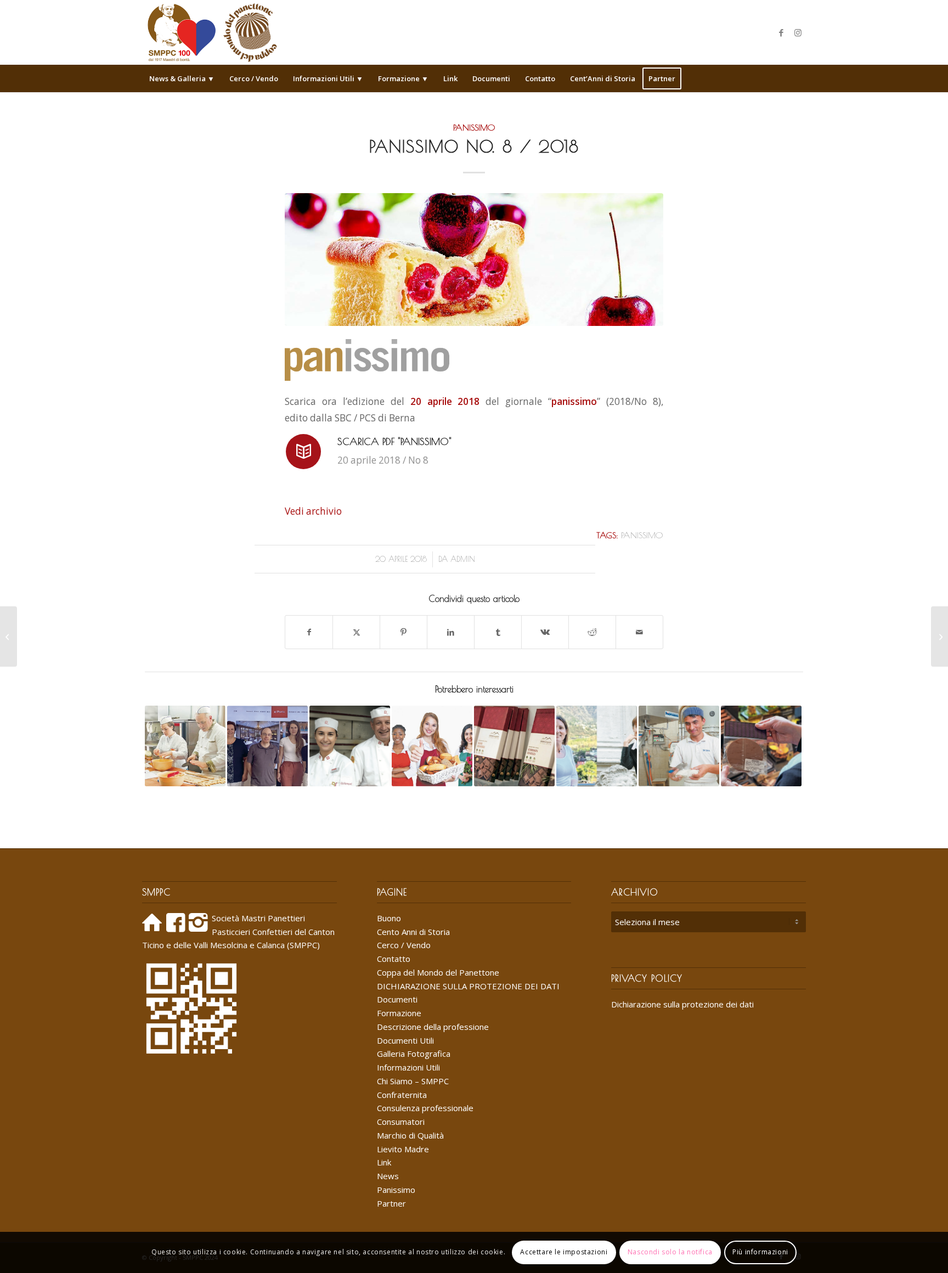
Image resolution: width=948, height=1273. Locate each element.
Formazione (399, 1012)
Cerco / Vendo (404, 944)
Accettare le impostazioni (563, 1252)
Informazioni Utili (408, 1067)
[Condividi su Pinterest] (403, 632)
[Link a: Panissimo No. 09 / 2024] (596, 746)
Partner (391, 1203)
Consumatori (401, 1121)
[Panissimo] (474, 259)
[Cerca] (799, 78)
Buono (389, 917)
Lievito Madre (403, 1149)
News (388, 1175)
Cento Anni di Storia (413, 931)
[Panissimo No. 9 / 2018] (939, 636)
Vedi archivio (313, 511)
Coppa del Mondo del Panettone (438, 972)
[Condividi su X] (356, 632)
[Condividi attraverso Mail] (639, 632)
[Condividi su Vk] (545, 632)
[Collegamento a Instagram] (797, 32)
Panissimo (474, 127)
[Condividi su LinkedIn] (450, 632)
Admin (462, 559)
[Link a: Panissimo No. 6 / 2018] (185, 746)
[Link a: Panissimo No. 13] (267, 746)
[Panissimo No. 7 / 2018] (8, 636)
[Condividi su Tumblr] (498, 632)
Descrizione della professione (433, 1026)
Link (384, 1162)
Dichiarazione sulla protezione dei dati (682, 1004)
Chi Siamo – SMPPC (413, 1080)
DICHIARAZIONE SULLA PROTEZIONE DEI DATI (468, 986)
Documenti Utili (405, 1040)
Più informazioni (760, 1252)
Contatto (393, 958)
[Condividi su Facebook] (308, 632)
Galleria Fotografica (413, 1053)
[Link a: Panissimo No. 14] (432, 746)
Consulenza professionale (425, 1107)
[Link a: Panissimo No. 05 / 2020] (679, 746)
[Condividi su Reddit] (592, 632)
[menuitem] (182, 78)
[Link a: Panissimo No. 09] (761, 746)
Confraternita (402, 1094)
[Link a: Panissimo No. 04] (514, 746)
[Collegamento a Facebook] (781, 32)
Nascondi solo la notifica (670, 1252)
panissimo (642, 535)
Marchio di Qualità (410, 1135)
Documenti (397, 999)
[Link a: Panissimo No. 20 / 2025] (349, 746)
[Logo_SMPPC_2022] (212, 32)
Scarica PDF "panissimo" (394, 441)
